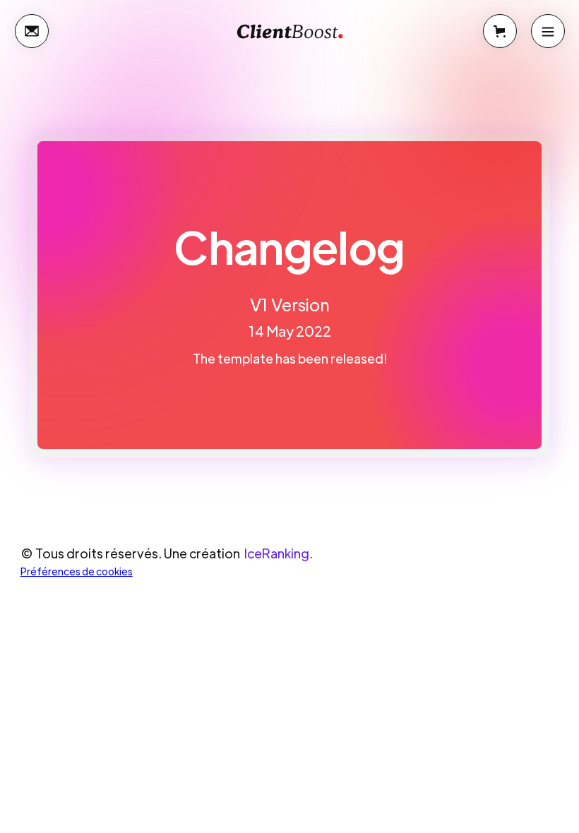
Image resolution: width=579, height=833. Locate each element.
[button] (500, 31)
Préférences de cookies (76, 571)
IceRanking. (278, 553)
